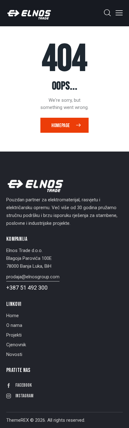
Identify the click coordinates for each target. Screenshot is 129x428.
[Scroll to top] (119, 418)
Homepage (60, 125)
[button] (119, 13)
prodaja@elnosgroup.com (32, 277)
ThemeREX (17, 420)
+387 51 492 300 (27, 287)
